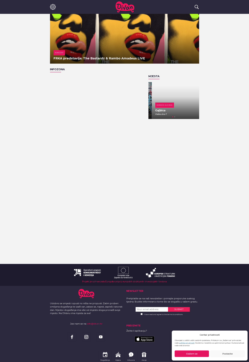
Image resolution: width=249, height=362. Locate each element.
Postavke (227, 353)
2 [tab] (174, 116)
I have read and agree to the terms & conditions (163, 314)
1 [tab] (172, 116)
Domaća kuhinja (161, 105)
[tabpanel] (173, 100)
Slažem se (192, 353)
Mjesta (154, 76)
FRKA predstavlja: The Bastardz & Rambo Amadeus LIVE (99, 58)
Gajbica (157, 110)
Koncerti (59, 53)
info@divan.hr (94, 323)
